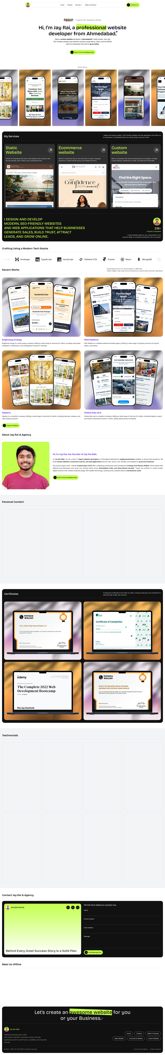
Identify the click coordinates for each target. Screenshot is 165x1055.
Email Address (88, 928)
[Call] (77, 907)
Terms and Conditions (141, 1049)
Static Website (119, 1038)
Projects (69, 5)
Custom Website (153, 1038)
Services (78, 5)
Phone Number (89, 919)
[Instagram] (73, 907)
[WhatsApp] (68, 907)
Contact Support (155, 1049)
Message (87, 936)
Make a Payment (90, 5)
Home (62, 5)
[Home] (28, 5)
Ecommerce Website (136, 1038)
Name (86, 910)
